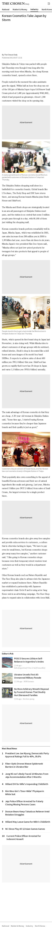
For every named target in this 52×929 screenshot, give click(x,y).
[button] (49, 4)
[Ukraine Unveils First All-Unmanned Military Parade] (7, 678)
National (5, 926)
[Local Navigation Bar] (49, 4)
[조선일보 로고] (15, 3)
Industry (29, 926)
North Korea (40, 926)
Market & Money (17, 926)
